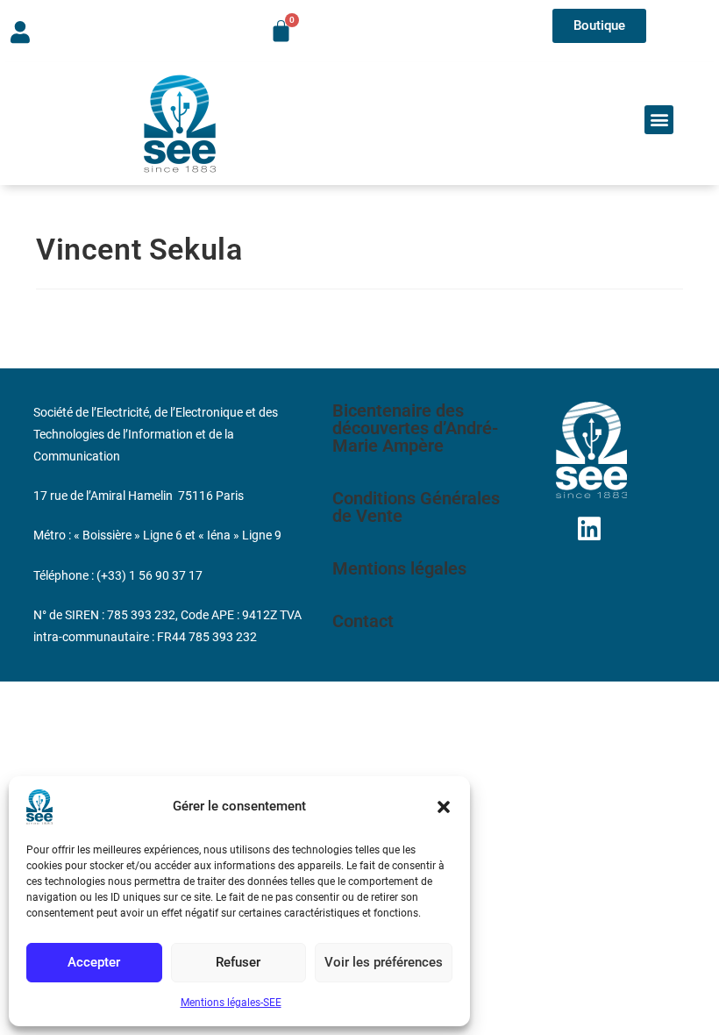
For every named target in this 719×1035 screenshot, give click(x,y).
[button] (443, 807)
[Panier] (281, 31)
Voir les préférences (383, 962)
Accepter (94, 962)
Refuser (238, 962)
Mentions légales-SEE (231, 1002)
